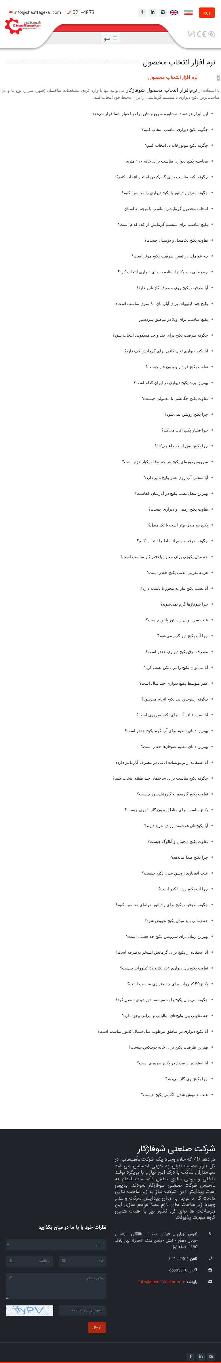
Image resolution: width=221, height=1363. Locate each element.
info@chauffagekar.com (37, 12)
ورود (207, 12)
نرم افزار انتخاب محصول (173, 77)
